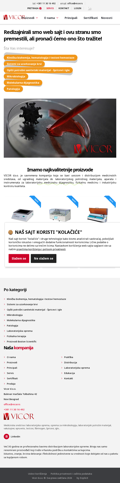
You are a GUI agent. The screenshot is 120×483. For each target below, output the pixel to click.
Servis (50, 8)
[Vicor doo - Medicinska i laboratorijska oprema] (14, 17)
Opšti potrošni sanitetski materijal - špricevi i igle (38, 70)
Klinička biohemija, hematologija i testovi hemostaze (40, 57)
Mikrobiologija (16, 76)
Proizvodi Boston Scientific (22, 341)
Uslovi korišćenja (37, 473)
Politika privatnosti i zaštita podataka (71, 473)
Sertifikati (91, 18)
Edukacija (69, 373)
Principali (71, 18)
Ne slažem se (43, 258)
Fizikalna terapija (16, 336)
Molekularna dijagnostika (23, 82)
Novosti (106, 18)
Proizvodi (12, 362)
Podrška (68, 357)
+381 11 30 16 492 (46, 3)
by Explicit (82, 477)
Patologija (13, 89)
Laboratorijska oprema (19, 330)
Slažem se (19, 258)
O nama (11, 357)
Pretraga (32, 8)
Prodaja (11, 383)
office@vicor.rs (75, 3)
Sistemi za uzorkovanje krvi (24, 64)
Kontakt (64, 8)
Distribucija (70, 362)
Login (77, 8)
